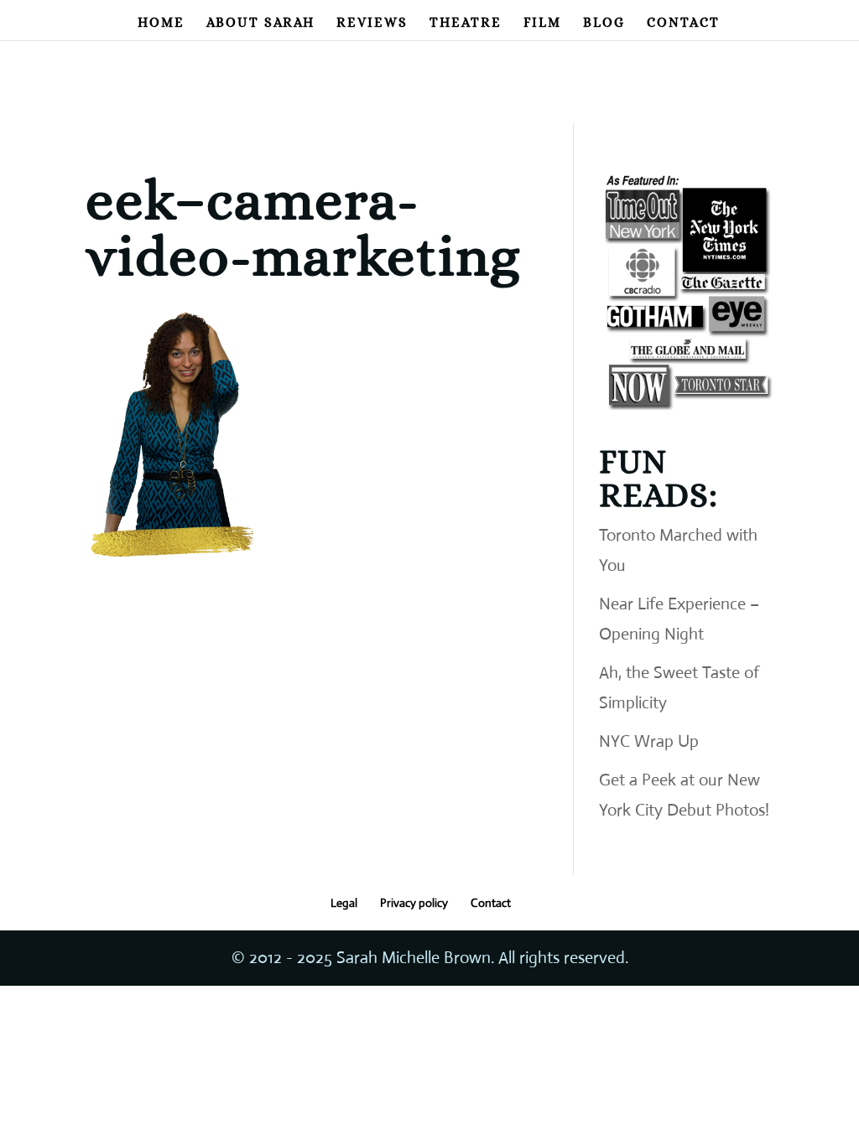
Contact (683, 23)
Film (542, 23)
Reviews (372, 23)
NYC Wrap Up (649, 741)
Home (161, 23)
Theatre (466, 23)
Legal (344, 902)
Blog (604, 23)
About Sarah (260, 23)
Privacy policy (414, 902)
